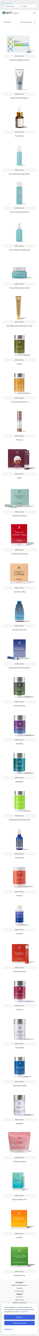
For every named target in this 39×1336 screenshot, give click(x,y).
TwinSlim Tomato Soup (19, 554)
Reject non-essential (19, 1323)
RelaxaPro (19, 1123)
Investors (19, 1288)
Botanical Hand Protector (19, 98)
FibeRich (19, 1237)
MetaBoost (20, 782)
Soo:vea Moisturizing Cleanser (19, 174)
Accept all (19, 1317)
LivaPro (19, 364)
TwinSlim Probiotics (19, 516)
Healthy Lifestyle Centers (19, 1285)
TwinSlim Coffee (19, 592)
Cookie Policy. (23, 1312)
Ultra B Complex (19, 706)
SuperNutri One (19, 1275)
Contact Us (19, 1297)
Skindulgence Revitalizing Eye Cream (19, 326)
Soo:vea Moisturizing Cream (20, 288)
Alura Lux (19, 440)
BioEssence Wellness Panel (19, 60)
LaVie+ (19, 478)
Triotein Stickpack (19, 971)
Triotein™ (19, 896)
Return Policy (19, 1300)
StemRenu (19, 744)
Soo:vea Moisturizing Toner (19, 212)
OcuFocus (19, 1010)
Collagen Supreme (19, 1161)
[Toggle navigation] (34, 13)
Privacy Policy (19, 1291)
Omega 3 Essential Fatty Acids (19, 820)
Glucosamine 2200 (19, 1085)
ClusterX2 (19, 934)
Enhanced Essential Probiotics (19, 668)
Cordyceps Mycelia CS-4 (19, 402)
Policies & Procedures (19, 1303)
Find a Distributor (7, 3)
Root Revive (19, 136)
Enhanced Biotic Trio (19, 1199)
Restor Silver (19, 858)
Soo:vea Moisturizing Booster (19, 250)
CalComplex (19, 1048)
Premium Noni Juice (19, 630)
